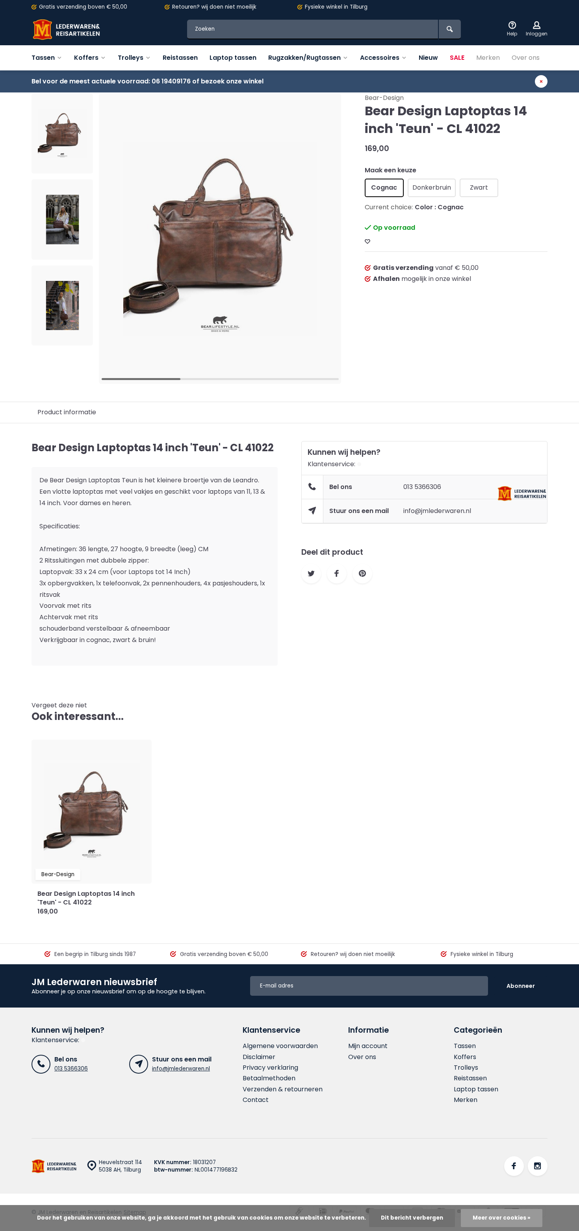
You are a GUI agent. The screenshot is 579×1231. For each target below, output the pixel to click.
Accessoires (379, 57)
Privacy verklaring (270, 1067)
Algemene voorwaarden (280, 1046)
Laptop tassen (233, 57)
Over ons (526, 57)
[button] (325, 239)
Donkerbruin (431, 187)
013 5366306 (422, 486)
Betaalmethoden (269, 1078)
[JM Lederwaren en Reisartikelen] (79, 29)
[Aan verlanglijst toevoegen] (367, 241)
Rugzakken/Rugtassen (304, 57)
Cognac (384, 187)
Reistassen (180, 57)
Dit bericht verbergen (412, 1218)
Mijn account (368, 1046)
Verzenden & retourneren (283, 1089)
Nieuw (428, 57)
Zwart (479, 187)
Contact (256, 1100)
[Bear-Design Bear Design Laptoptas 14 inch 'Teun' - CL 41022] (92, 812)
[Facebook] (514, 1166)
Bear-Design (384, 98)
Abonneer (521, 986)
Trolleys (130, 57)
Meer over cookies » (502, 1218)
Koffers (86, 57)
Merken (488, 57)
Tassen (43, 57)
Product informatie (66, 412)
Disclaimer (259, 1057)
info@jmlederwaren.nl (437, 510)
